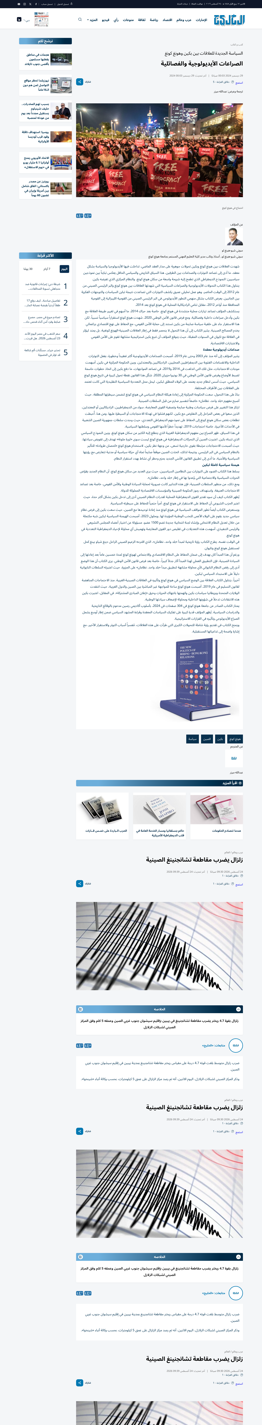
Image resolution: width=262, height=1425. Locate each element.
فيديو (105, 20)
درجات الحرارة (182, 4)
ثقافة (141, 20)
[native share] (79, 81)
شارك (88, 82)
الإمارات (201, 20)
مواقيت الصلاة (197, 4)
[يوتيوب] (19, 4)
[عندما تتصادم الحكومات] (216, 810)
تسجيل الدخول (63, 4)
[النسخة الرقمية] (41, 20)
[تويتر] (30, 4)
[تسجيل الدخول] (71, 4)
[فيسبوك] (36, 4)
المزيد (93, 20)
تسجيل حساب (47, 4)
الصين (207, 739)
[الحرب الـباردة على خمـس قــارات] (102, 810)
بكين (220, 739)
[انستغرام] (24, 4)
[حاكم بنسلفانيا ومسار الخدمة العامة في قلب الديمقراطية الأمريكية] (159, 810)
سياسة (193, 739)
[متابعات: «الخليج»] (236, 1045)
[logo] (229, 20)
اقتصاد (167, 20)
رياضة (154, 20)
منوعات (128, 20)
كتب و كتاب (237, 44)
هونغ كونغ (235, 739)
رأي (116, 20)
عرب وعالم (184, 20)
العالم (227, 852)
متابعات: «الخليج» (213, 1045)
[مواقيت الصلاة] (19, 20)
